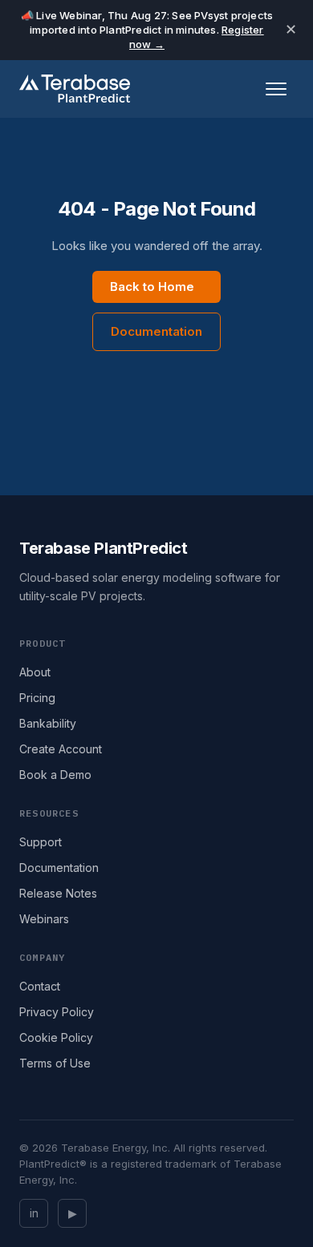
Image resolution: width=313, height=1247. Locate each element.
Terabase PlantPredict (103, 548)
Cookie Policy (56, 1037)
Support (40, 842)
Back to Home (152, 286)
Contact (39, 986)
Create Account (60, 749)
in (34, 1213)
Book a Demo (55, 774)
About (35, 672)
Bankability (47, 723)
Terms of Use (55, 1063)
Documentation (156, 331)
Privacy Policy (56, 1012)
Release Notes (58, 893)
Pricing (37, 697)
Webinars (44, 919)
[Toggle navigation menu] (276, 89)
